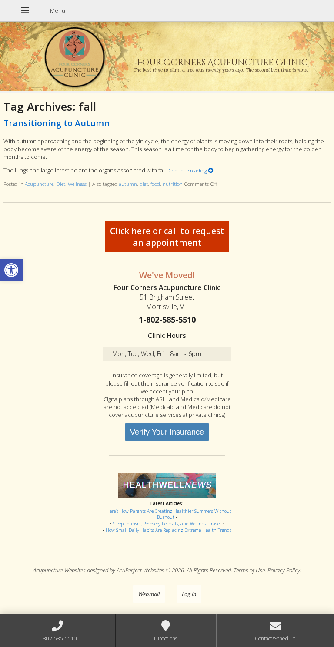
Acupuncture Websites (59, 570)
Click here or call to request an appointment (167, 236)
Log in (189, 594)
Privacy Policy (283, 570)
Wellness (77, 183)
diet (144, 183)
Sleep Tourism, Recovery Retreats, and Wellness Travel (167, 524)
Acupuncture (39, 183)
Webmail (149, 594)
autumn (128, 183)
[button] (11, 270)
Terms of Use (249, 570)
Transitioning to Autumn (56, 123)
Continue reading (188, 170)
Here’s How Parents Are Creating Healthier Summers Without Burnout (168, 514)
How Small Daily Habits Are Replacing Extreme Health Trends (168, 530)
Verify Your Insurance (167, 432)
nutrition (173, 183)
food (155, 183)
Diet (60, 183)
